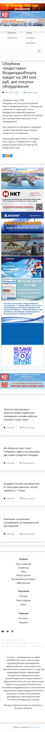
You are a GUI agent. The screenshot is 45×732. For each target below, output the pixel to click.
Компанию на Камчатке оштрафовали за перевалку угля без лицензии (21, 522)
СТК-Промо (35, 727)
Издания (12, 32)
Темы (23, 571)
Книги (29, 32)
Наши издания (23, 600)
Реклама (30, 37)
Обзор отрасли (23, 575)
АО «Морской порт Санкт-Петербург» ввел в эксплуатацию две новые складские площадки (22, 452)
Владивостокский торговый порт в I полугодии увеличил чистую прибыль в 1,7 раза (22, 487)
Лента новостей (23, 564)
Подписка (12, 37)
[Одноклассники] (7, 155)
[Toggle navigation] (39, 50)
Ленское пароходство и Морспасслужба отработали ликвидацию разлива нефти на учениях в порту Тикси (20, 414)
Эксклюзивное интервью (23, 579)
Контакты (30, 43)
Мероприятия (23, 583)
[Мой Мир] (11, 155)
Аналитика (23, 567)
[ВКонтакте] (4, 155)
